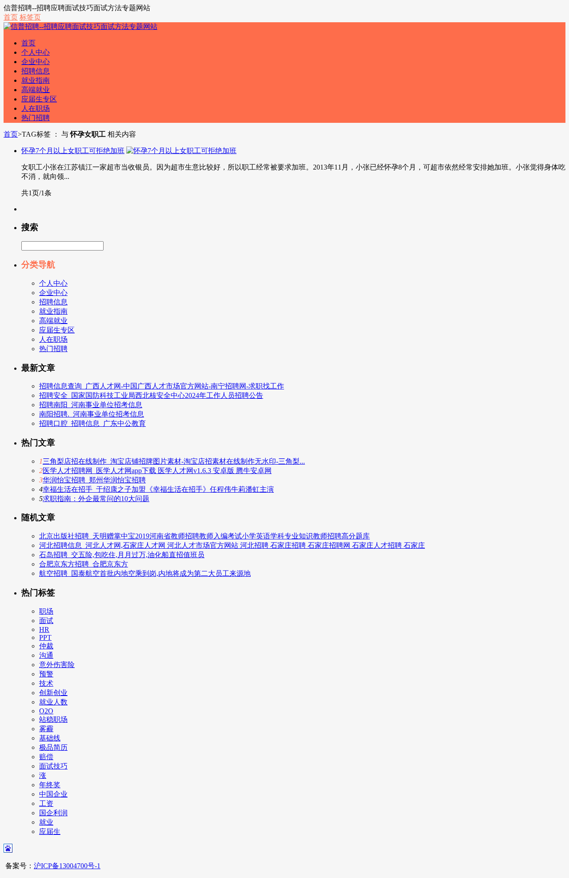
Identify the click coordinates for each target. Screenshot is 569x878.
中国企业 (53, 794)
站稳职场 (53, 719)
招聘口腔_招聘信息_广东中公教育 (92, 423)
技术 (46, 683)
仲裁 (46, 646)
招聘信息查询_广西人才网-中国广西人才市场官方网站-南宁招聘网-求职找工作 (161, 386)
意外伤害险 (57, 664)
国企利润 (53, 813)
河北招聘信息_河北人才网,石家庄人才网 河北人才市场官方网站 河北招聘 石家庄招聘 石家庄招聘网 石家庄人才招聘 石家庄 (232, 545)
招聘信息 (35, 71)
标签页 (30, 17)
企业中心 (35, 61)
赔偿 (46, 757)
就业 (46, 822)
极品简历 (53, 747)
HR (44, 629)
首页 (11, 17)
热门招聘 (35, 117)
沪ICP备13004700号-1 (67, 866)
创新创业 (53, 692)
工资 (46, 803)
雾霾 (46, 728)
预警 (46, 674)
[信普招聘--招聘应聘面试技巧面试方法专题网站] (80, 26)
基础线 (49, 738)
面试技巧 (53, 766)
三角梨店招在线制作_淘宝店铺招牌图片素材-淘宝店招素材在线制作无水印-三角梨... (174, 461)
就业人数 (53, 702)
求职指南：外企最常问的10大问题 (96, 498)
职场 (46, 611)
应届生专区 (39, 99)
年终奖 (49, 785)
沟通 (46, 655)
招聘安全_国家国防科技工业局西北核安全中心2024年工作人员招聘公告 (151, 395)
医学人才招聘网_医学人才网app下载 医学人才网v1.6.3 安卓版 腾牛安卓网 (157, 470)
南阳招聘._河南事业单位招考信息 (91, 414)
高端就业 (35, 89)
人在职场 (35, 108)
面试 (46, 620)
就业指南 (35, 80)
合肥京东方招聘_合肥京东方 (83, 564)
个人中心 (35, 52)
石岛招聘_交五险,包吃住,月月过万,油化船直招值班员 (121, 554)
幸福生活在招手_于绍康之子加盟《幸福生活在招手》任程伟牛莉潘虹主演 (158, 489)
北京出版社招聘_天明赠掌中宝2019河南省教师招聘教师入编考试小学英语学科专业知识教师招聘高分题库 (204, 536)
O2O (46, 711)
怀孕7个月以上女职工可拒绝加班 (72, 150)
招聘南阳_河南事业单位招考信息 (90, 405)
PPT (45, 637)
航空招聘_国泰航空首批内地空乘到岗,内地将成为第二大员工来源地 (145, 573)
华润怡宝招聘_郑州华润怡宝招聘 (94, 480)
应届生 (49, 831)
